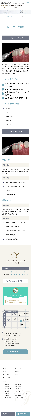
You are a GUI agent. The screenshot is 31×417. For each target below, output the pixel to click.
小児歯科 (18, 386)
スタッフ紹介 (6, 378)
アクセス (17, 374)
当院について (7, 371)
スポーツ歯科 (20, 397)
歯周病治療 (8, 391)
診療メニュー (7, 381)
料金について (19, 368)
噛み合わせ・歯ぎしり (22, 393)
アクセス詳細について (12, 352)
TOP (4, 368)
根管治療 (7, 393)
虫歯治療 (7, 384)
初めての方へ (7, 374)
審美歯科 (7, 395)
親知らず (18, 384)
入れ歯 (18, 391)
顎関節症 (18, 395)
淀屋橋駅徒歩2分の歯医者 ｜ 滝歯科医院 (15, 407)
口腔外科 (18, 389)
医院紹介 (17, 371)
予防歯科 (7, 386)
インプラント (8, 389)
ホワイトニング (9, 397)
